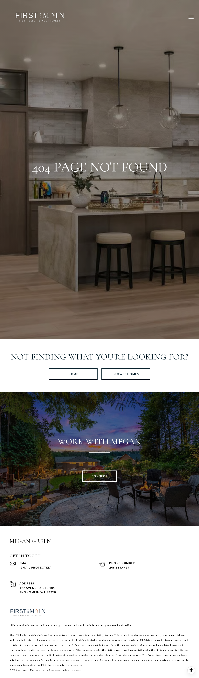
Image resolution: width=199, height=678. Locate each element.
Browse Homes (126, 374)
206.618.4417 (119, 567)
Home (73, 374)
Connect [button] (100, 476)
